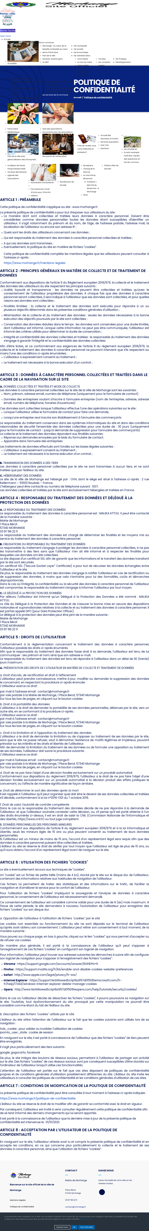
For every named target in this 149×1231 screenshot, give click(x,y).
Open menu (5, 36)
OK (74, 1227)
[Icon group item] (102, 1192)
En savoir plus (86, 1219)
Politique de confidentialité (22, 1206)
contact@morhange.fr (75, 1207)
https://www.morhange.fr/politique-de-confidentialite (38, 1098)
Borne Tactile (7, 30)
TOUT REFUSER (86, 1227)
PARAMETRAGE (62, 1227)
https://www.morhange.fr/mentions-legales (34, 263)
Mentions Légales (18, 1200)
